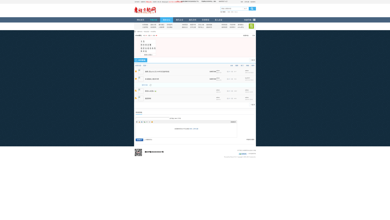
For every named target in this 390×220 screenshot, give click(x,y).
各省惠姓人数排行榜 (152, 79)
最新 (236, 65)
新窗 (231, 65)
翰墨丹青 (193, 24)
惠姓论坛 (166, 20)
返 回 (253, 60)
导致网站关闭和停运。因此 (203, 1)
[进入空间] (141, 71)
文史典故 (169, 27)
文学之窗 (193, 27)
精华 (253, 65)
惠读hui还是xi (149, 91)
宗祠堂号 (169, 24)
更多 (144, 65)
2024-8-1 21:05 (249, 92)
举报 (255, 150)
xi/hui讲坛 (241, 27)
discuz (236, 12)
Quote (147, 122)
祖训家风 (153, 27)
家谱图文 (241, 24)
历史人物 (201, 24)
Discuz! (232, 157)
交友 (232, 12)
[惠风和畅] (145, 13)
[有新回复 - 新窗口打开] (136, 91)
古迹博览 (145, 27)
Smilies (152, 122)
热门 (242, 65)
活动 (229, 12)
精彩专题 (251, 26)
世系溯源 (145, 24)
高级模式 (233, 122)
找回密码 (252, 2)
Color (139, 122)
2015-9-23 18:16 (249, 80)
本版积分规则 (250, 139)
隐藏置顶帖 (213, 71)
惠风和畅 (135, 31)
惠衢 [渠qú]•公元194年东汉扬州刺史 (157, 71)
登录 (242, 2)
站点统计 (250, 150)
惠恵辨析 (148, 98)
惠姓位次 (185, 27)
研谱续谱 (224, 24)
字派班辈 (232, 24)
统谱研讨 (232, 27)
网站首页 (140, 20)
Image (142, 122)
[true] (252, 9)
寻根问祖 (153, 20)
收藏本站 (143, 2)
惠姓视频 (209, 24)
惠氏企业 (179, 20)
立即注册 (246, 2)
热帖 (247, 65)
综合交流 (146, 31)
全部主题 (138, 65)
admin (218, 70)
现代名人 (201, 27)
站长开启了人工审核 (219, 1)
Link (144, 122)
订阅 (253, 35)
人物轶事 (161, 27)
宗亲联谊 (205, 20)
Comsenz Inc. (252, 157)
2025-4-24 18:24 (249, 72)
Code (149, 122)
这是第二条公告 (157, 2)
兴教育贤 (185, 24)
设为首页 (137, 2)
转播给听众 (149, 139)
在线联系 (245, 150)
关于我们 (239, 150)
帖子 (245, 8)
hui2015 (247, 78)
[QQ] (243, 153)
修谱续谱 (224, 27)
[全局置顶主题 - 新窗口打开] (136, 72)
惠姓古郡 (153, 24)
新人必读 (218, 20)
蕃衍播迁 (161, 24)
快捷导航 (247, 20)
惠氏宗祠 (192, 20)
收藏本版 (246, 35)
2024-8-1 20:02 (249, 99)
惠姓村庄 (209, 27)
